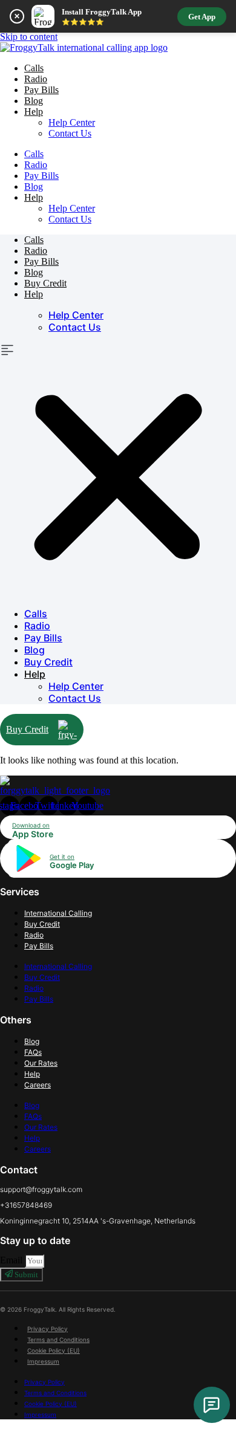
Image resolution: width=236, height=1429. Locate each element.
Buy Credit (45, 283)
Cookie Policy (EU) (53, 1350)
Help (32, 1073)
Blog (33, 101)
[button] (118, 470)
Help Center (71, 122)
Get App (201, 16)
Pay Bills (41, 90)
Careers (37, 1084)
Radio (35, 79)
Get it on (62, 856)
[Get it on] (27, 870)
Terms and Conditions (58, 1339)
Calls (34, 68)
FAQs (33, 1052)
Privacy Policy (47, 1328)
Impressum (43, 1361)
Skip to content (28, 36)
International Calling (58, 913)
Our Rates (40, 1063)
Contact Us (69, 133)
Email (12, 1260)
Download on (31, 825)
